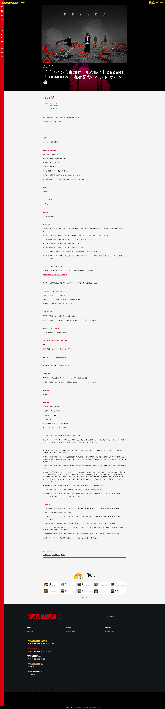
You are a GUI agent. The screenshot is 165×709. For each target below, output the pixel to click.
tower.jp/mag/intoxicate (109, 631)
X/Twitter (56, 554)
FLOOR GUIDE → (84, 597)
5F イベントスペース (50, 65)
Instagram (37, 643)
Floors (91, 574)
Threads (53, 643)
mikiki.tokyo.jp (30, 631)
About (112, 616)
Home (107, 616)
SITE (52, 651)
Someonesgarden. (76, 688)
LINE (62, 554)
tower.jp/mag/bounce (70, 631)
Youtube (45, 643)
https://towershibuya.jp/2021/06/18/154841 (55, 274)
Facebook (47, 554)
